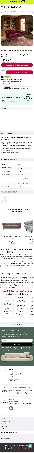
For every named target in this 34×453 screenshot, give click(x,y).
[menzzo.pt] (28, 448)
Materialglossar (4, 423)
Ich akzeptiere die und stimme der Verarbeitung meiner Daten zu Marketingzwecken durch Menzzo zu (17, 349)
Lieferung (3, 418)
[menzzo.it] (12, 448)
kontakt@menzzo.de (13, 401)
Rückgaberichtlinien (5, 421)
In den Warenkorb (19, 72)
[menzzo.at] (18, 448)
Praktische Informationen (11, 192)
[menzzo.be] (21, 448)
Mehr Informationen (9, 159)
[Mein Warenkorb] (31, 7)
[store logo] (15, 6)
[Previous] (3, 228)
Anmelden (17, 344)
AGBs (2, 441)
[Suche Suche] (31, 11)
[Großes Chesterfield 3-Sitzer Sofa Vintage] (12, 225)
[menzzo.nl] (15, 448)
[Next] (30, 228)
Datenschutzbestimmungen (18, 347)
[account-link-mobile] (29, 7)
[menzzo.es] (25, 448)
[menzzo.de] (8, 448)
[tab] (17, 133)
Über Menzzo (4, 435)
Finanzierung (4, 426)
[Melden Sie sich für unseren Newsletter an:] (17, 340)
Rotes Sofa (15, 152)
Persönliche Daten (5, 438)
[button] (31, 17)
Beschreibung (6, 133)
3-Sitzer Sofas (11, 287)
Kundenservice (4, 428)
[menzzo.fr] (5, 448)
